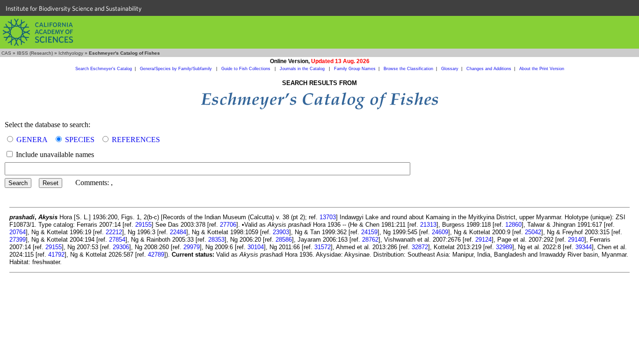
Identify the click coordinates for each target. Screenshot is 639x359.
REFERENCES (136, 140)
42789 (156, 254)
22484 (178, 232)
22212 (114, 232)
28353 (216, 239)
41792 (56, 254)
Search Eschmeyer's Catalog (103, 68)
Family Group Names (355, 68)
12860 (513, 224)
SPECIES (79, 140)
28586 (284, 239)
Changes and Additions (488, 68)
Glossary (449, 68)
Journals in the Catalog (303, 68)
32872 (420, 247)
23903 (281, 232)
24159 (369, 232)
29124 (483, 239)
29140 (576, 239)
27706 (228, 224)
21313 (428, 224)
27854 (117, 239)
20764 (17, 232)
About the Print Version (541, 68)
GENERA (32, 140)
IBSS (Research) (35, 53)
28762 (370, 239)
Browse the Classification (408, 68)
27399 (17, 239)
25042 (533, 232)
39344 (583, 247)
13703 (328, 217)
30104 (255, 247)
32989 (504, 247)
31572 (322, 247)
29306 (121, 247)
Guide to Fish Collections (246, 68)
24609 (440, 232)
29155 (143, 224)
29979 (191, 247)
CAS (6, 53)
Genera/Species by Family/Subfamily (176, 68)
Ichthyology (70, 53)
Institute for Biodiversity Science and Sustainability (74, 8)
